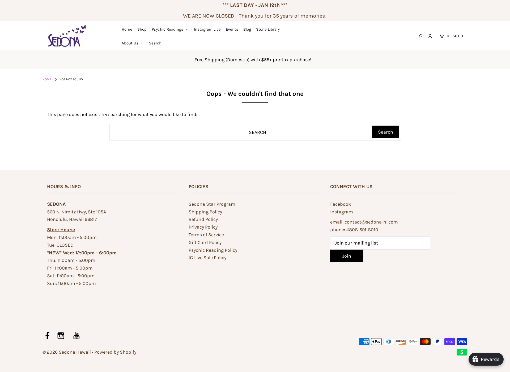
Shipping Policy (205, 212)
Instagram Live (207, 29)
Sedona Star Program (212, 204)
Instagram (341, 212)
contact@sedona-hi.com (371, 222)
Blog (247, 29)
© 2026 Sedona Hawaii (66, 352)
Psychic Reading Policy (213, 250)
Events (232, 29)
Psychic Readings (168, 29)
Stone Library (268, 29)
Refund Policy (203, 219)
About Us (130, 43)
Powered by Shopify (115, 352)
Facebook (340, 204)
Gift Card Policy (205, 242)
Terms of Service (206, 235)
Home (127, 29)
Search (155, 43)
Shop (142, 29)
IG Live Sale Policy (207, 258)
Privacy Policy (203, 227)
